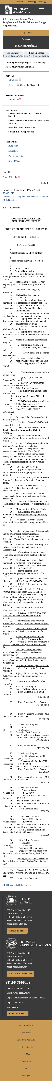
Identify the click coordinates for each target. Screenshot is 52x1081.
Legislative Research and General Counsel (26, 997)
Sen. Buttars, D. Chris (13, 56)
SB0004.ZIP (8, 193)
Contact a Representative (20, 973)
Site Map (26, 1054)
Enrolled (12, 85)
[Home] (17, 9)
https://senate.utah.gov (17, 924)
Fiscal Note (13, 99)
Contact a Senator (17, 930)
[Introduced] (8, 196)
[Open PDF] (20, 80)
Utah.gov (26, 1076)
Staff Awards (13, 1007)
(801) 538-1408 (24, 920)
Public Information (17, 1013)
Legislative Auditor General (19, 988)
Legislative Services (16, 1002)
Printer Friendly (10, 177)
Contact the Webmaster (26, 1040)
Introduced (13, 80)
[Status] (17, 196)
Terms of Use (26, 1061)
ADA (26, 1068)
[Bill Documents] (29, 196)
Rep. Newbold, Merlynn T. (36, 56)
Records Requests (26, 1025)
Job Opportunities (26, 1047)
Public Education (16, 156)
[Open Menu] (41, 8)
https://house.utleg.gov (17, 967)
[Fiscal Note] (42, 196)
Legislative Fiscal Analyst (18, 993)
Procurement (26, 1033)
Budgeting (13, 145)
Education (13, 151)
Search (19, 2)
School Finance (15, 161)
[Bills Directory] (10, 200)
